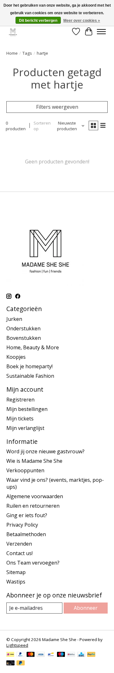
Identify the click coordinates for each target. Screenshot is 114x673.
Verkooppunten (25, 470)
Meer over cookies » (81, 20)
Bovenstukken (23, 337)
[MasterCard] (31, 655)
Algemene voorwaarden (34, 496)
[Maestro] (61, 655)
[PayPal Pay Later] (20, 663)
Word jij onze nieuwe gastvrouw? (45, 451)
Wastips (15, 581)
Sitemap (16, 572)
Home (12, 53)
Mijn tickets (20, 418)
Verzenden (19, 543)
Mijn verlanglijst (25, 428)
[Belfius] (71, 655)
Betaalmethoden (26, 534)
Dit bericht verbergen (38, 20)
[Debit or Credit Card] (10, 663)
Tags (27, 53)
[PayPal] (20, 655)
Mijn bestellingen (27, 409)
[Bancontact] (51, 655)
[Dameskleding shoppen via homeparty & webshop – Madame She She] (12, 31)
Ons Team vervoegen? (33, 562)
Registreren (20, 399)
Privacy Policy (22, 524)
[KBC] (81, 655)
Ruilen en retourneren (33, 505)
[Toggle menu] (101, 31)
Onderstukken (23, 328)
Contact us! (19, 553)
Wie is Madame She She (34, 460)
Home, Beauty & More (32, 347)
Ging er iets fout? (26, 515)
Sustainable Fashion (30, 375)
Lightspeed (17, 645)
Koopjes (16, 356)
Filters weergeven (57, 106)
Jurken (14, 318)
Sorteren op (42, 126)
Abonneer (86, 607)
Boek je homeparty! (29, 366)
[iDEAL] (10, 655)
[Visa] (41, 655)
